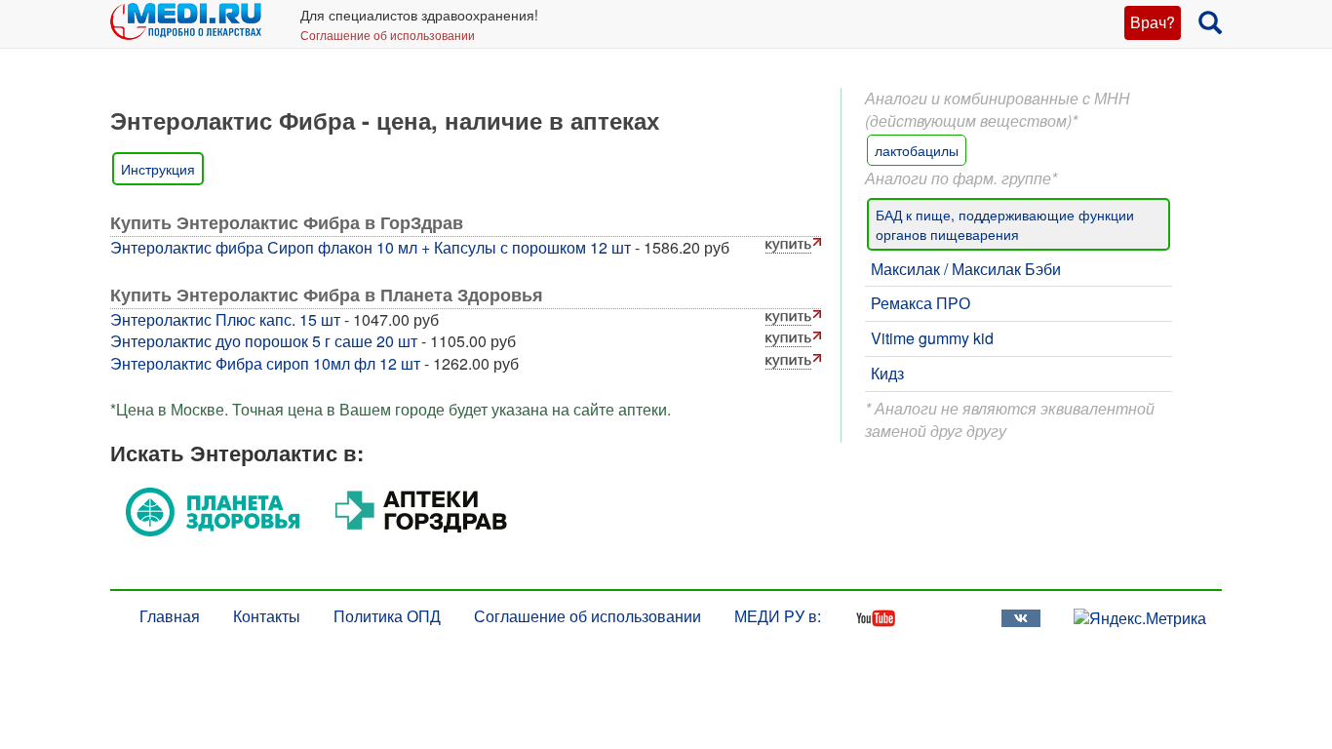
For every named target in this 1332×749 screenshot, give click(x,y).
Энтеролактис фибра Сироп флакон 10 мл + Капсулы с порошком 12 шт (370, 247)
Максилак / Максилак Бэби (966, 268)
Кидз (887, 373)
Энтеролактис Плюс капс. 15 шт (225, 319)
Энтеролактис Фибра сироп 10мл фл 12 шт (265, 363)
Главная (169, 616)
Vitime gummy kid (932, 338)
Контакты (266, 616)
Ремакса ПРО (920, 303)
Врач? (1152, 22)
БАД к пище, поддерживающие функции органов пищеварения (1005, 224)
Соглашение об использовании (387, 34)
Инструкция (158, 168)
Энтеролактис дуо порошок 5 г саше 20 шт (263, 341)
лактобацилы (917, 150)
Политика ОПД (387, 616)
